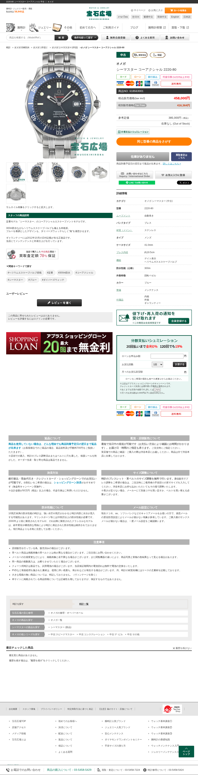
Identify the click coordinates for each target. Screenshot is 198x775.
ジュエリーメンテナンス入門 (166, 752)
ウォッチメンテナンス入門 (165, 745)
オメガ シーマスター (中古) (158, 201)
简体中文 (162, 16)
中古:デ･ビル (116, 634)
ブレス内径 (122, 252)
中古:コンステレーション (92, 634)
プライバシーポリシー (51, 709)
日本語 (186, 16)
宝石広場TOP (19, 721)
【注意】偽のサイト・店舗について (115, 709)
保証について (65, 745)
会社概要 (13, 709)
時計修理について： (158, 770)
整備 (118, 290)
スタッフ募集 (29, 709)
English (175, 16)
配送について (65, 733)
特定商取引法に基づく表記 (80, 709)
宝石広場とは (19, 739)
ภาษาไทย (123, 16)
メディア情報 (19, 733)
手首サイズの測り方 (115, 745)
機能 (118, 260)
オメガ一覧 (56, 620)
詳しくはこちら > (172, 163)
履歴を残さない (184, 648)
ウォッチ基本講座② (161, 727)
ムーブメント (123, 215)
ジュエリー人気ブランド (117, 727)
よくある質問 (65, 752)
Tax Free (140, 105)
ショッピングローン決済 (67, 482)
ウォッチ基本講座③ (161, 733)
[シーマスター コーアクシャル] (16, 172)
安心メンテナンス (114, 733)
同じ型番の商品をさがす (154, 141)
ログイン (38, 318)
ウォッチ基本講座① (161, 721)
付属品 (119, 299)
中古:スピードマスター (62, 634)
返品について (65, 739)
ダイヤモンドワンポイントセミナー (123, 739)
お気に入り (157, 10)
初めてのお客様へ (67, 721)
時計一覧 (84, 604)
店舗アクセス (19, 727)
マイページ (139, 10)
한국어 (135, 16)
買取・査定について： (113, 770)
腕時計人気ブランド (115, 721)
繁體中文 (148, 16)
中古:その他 (133, 634)
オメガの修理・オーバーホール (67, 613)
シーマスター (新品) (61, 627)
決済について (65, 727)
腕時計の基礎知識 (160, 739)
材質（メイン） (124, 230)
